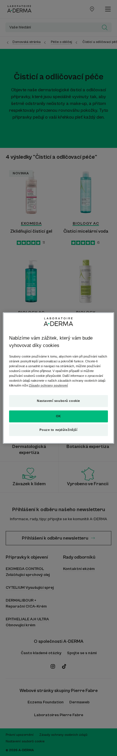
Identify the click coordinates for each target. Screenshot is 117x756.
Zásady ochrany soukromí (48, 385)
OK (58, 416)
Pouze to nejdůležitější (58, 429)
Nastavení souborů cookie (58, 400)
